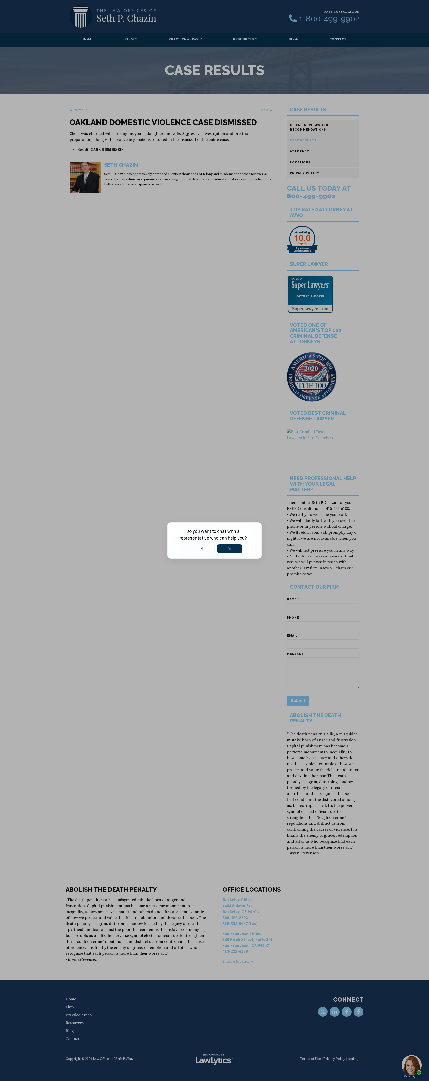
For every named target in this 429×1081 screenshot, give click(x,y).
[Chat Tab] (214, 540)
